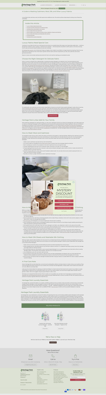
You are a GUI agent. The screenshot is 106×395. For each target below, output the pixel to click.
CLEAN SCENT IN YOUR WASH (64, 200)
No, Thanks (64, 211)
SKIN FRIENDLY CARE (64, 204)
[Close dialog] (73, 182)
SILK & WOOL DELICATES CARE (64, 208)
